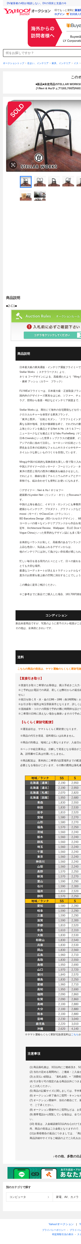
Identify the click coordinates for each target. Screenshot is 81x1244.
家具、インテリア (61, 63)
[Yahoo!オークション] (27, 9)
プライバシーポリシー (54, 1230)
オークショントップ (13, 63)
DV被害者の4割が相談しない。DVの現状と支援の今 (36, 3)
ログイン (59, 14)
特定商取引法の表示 (62, 1234)
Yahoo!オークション (61, 1224)
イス (76, 63)
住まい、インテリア (38, 63)
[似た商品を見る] (13, 165)
